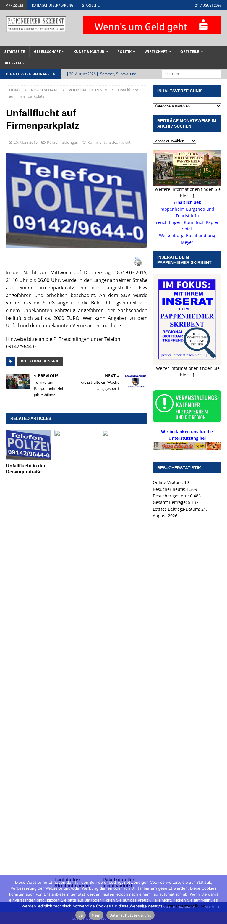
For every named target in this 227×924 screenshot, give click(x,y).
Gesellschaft (47, 51)
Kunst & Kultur (89, 51)
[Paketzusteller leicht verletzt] (125, 652)
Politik (124, 51)
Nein (96, 915)
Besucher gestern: (171, 496)
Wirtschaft (156, 51)
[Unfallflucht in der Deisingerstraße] (28, 445)
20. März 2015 (26, 142)
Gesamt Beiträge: (170, 502)
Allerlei (13, 63)
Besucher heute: (170, 489)
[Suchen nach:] (191, 74)
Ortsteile (189, 51)
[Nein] (220, 899)
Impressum (13, 5)
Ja (80, 915)
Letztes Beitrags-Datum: (177, 509)
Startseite (91, 5)
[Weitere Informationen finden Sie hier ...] (187, 192)
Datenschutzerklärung (52, 5)
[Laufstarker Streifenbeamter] (76, 652)
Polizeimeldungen (62, 142)
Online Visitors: (168, 482)
